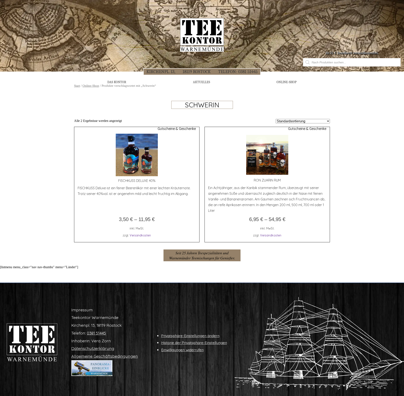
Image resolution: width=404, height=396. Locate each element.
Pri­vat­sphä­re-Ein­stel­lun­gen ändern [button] (190, 335)
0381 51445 (248, 71)
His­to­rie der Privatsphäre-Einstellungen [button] (194, 342)
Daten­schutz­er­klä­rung (92, 348)
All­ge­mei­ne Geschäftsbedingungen (104, 356)
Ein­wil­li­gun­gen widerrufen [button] (182, 349)
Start (77, 85)
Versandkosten (140, 235)
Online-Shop (90, 85)
